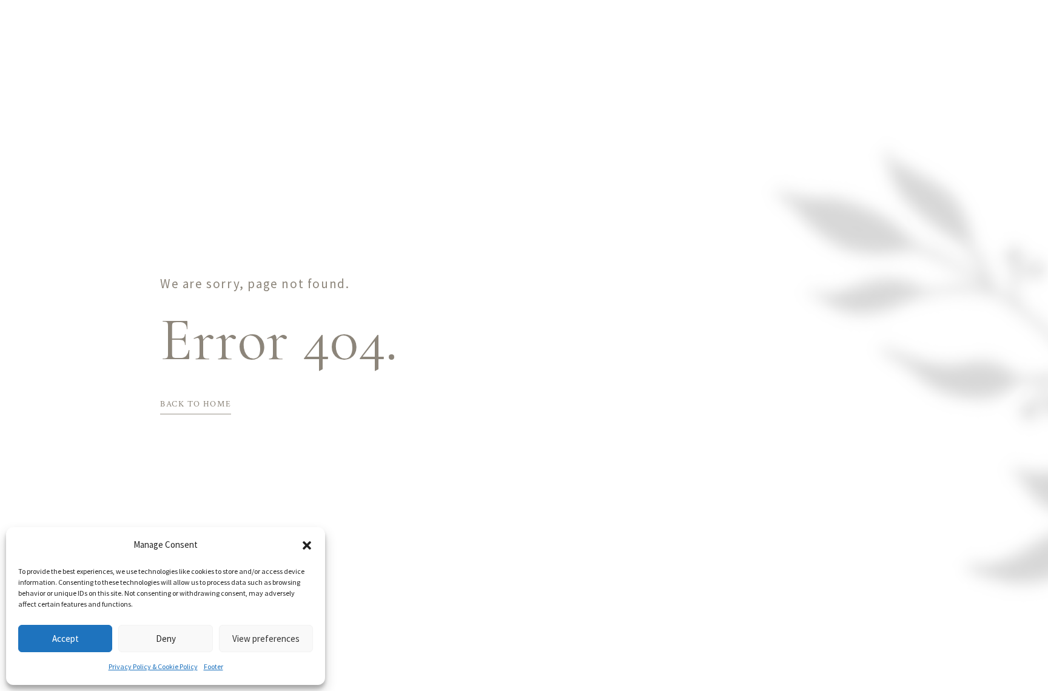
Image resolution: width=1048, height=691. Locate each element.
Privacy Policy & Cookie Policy (153, 666)
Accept (65, 638)
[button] (307, 545)
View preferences (266, 638)
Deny (166, 638)
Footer (213, 666)
